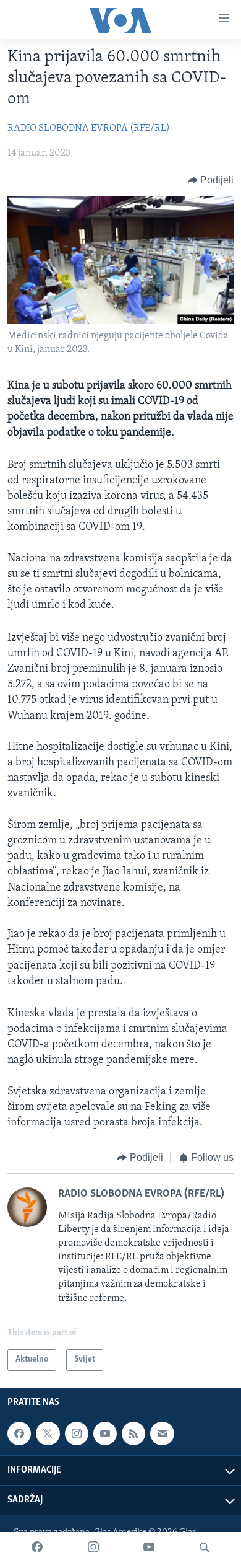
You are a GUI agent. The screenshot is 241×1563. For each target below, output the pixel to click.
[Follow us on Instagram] (76, 1433)
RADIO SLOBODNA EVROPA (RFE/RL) (88, 128)
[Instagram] (93, 1547)
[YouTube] (149, 1547)
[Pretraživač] (204, 1547)
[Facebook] (37, 1547)
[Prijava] (162, 1433)
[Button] (211, 180)
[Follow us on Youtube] (105, 1433)
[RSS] (133, 1433)
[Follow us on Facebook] (19, 1433)
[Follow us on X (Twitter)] (47, 1433)
